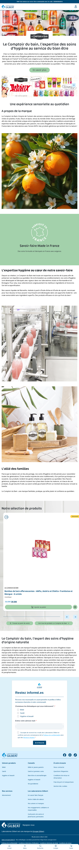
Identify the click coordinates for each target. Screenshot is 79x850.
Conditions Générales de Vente (49, 843)
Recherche (40, 848)
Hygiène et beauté (8, 775)
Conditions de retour (65, 843)
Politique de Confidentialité (9, 843)
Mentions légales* (29, 737)
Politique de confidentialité (51, 735)
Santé (4, 771)
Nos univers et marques (36, 803)
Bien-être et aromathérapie (37, 775)
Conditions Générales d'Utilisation (29, 843)
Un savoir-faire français (35, 795)
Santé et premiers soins (36, 771)
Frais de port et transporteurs (64, 782)
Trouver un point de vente (21, 623)
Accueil (9, 848)
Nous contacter (59, 767)
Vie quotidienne (33, 784)
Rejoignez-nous (28, 825)
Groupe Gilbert (38, 831)
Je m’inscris (39, 743)
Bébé (4, 767)
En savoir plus (39, 70)
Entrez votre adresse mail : (25, 721)
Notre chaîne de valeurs (36, 799)
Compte (55, 848)
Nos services (7, 791)
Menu (25, 848)
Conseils (31, 763)
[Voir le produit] (41, 549)
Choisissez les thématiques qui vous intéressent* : (35, 706)
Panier (71, 848)
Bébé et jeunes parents (36, 767)
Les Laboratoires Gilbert (38, 791)
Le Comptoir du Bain (11, 588)
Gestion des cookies (60, 786)
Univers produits (9, 763)
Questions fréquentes (61, 771)
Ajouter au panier (40, 607)
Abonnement (6, 795)
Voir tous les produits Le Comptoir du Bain (52, 623)
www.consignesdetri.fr (8, 840)
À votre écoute (60, 763)
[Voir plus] (39, 86)
